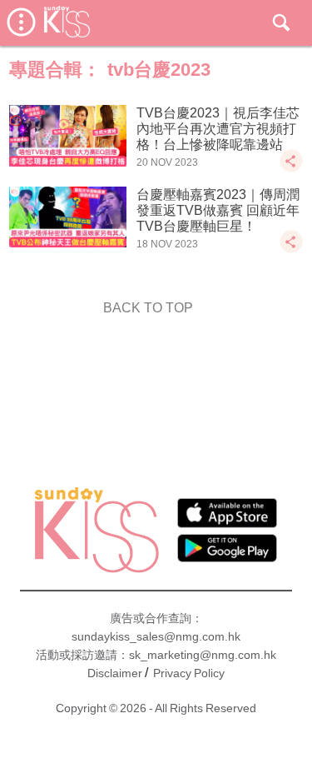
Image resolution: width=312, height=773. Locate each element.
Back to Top (148, 308)
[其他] (291, 169)
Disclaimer (114, 673)
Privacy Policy (189, 673)
